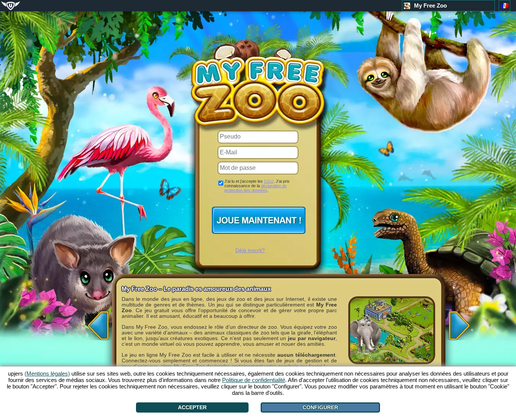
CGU (268, 181)
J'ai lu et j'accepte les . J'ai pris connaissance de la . (257, 186)
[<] (96, 323)
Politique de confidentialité (253, 380)
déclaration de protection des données (255, 188)
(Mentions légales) (47, 373)
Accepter (192, 407)
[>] (461, 323)
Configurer (320, 407)
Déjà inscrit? (250, 250)
